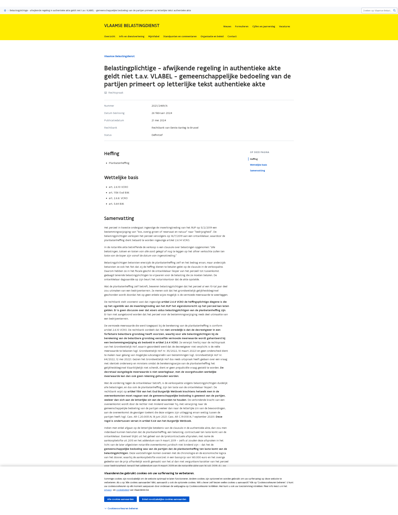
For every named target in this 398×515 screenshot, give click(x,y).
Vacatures (284, 26)
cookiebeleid (122, 489)
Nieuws (227, 26)
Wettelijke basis (258, 164)
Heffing (254, 159)
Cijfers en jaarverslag (263, 26)
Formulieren (241, 26)
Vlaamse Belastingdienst (119, 56)
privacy (108, 489)
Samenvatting (257, 170)
